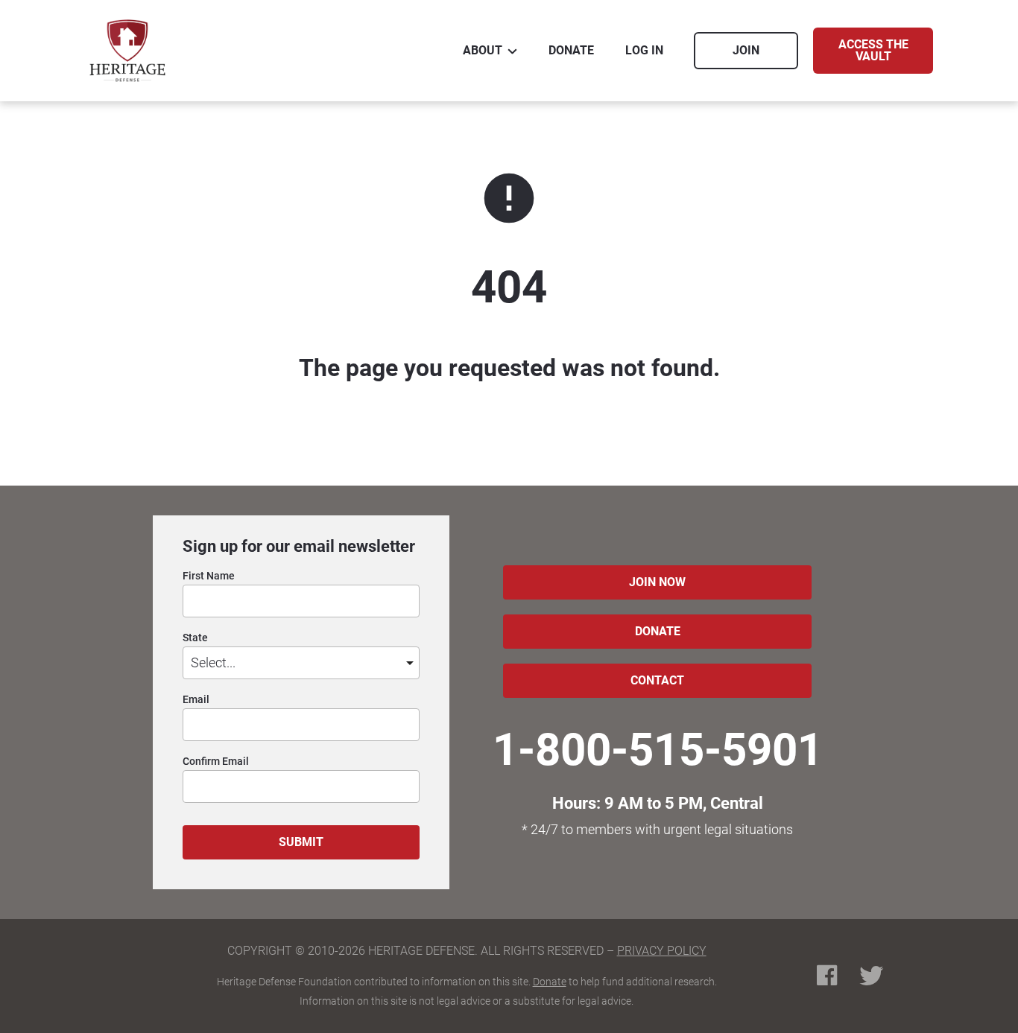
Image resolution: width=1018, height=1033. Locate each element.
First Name (209, 576)
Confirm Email (216, 761)
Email (196, 699)
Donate (549, 982)
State (195, 637)
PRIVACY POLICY (661, 951)
